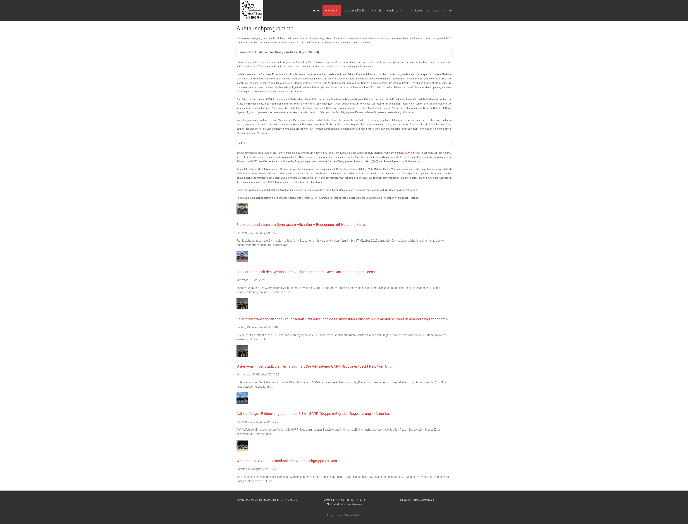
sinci (342, 515)
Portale (447, 10)
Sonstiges (432, 10)
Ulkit (359, 515)
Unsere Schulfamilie (354, 10)
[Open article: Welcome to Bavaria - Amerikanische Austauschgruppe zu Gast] (242, 445)
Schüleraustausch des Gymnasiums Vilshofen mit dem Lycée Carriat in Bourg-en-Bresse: (307, 272)
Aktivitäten (416, 10)
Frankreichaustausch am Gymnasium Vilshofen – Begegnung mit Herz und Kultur (301, 224)
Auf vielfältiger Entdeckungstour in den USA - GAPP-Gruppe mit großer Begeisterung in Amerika (312, 413)
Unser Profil (331, 10)
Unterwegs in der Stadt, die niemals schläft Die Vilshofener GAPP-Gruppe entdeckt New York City (313, 366)
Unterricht (376, 10)
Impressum (406, 500)
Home (316, 10)
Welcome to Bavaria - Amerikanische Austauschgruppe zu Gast (286, 461)
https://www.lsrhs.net (409, 152)
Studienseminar (395, 10)
